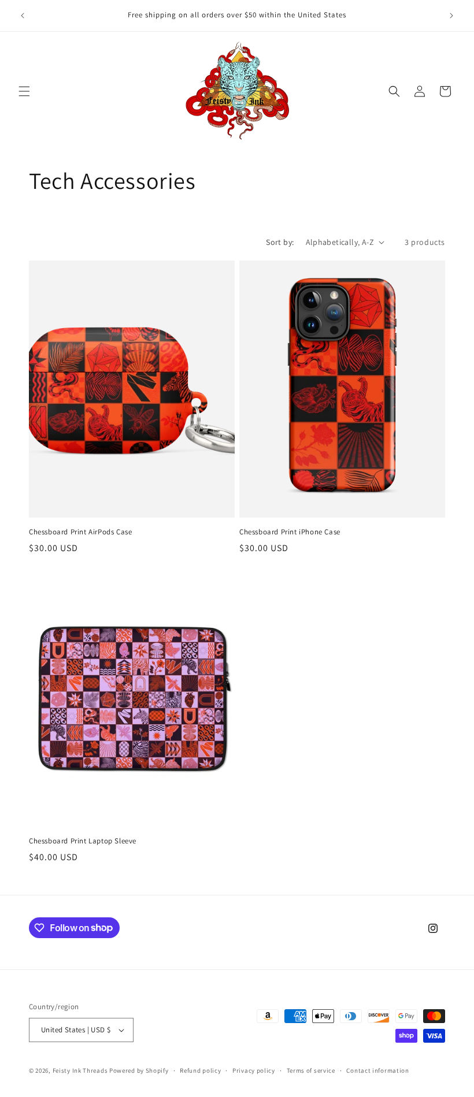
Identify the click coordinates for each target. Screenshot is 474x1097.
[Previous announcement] (22, 15)
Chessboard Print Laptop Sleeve (82, 841)
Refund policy (200, 1070)
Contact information (377, 1070)
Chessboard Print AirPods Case (80, 532)
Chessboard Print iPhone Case (289, 532)
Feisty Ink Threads (80, 1070)
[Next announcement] (451, 15)
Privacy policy (253, 1070)
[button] (24, 91)
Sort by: (280, 242)
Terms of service (311, 1070)
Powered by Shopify (139, 1070)
